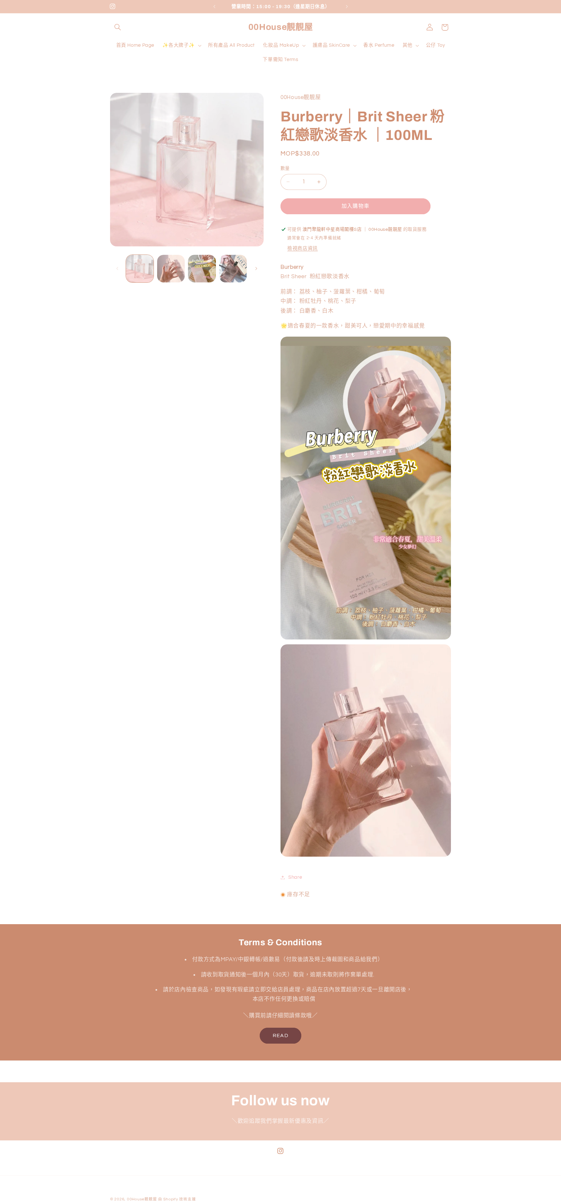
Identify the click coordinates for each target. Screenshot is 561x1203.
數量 (285, 168)
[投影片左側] (117, 269)
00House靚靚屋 (142, 1199)
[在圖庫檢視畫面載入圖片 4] (233, 268)
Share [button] (295, 877)
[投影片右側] (256, 269)
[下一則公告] (347, 6)
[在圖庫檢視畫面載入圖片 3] (202, 268)
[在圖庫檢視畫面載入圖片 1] (140, 268)
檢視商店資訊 (302, 248)
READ (280, 1035)
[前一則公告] (214, 6)
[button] (117, 27)
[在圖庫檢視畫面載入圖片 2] (171, 268)
